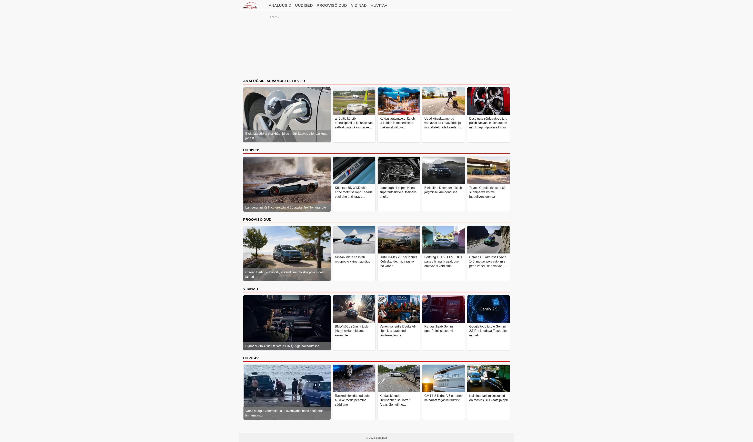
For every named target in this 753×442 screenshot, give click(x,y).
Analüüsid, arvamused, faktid (274, 81)
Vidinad (359, 5)
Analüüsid (280, 5)
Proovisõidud (332, 5)
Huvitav (379, 5)
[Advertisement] (376, 46)
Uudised (304, 5)
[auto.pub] (250, 5)
